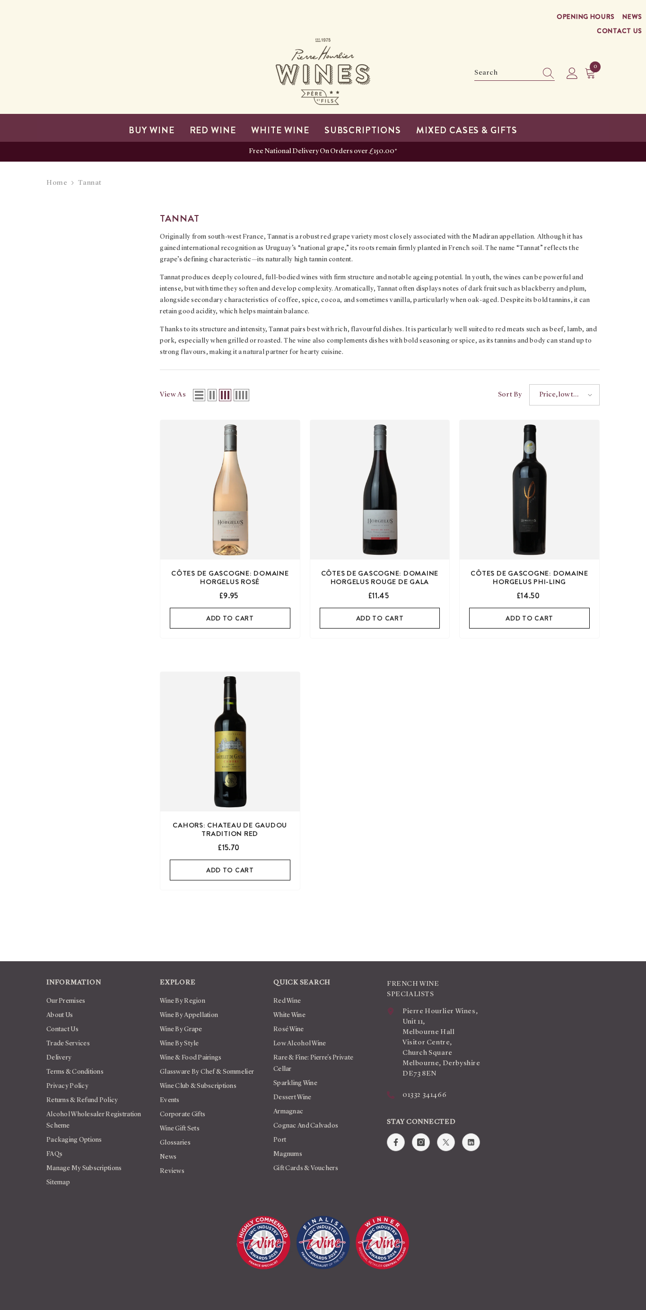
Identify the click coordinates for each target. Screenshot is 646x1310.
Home (56, 183)
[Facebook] (396, 1142)
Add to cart (230, 618)
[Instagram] (421, 1142)
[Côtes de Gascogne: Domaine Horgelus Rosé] (230, 490)
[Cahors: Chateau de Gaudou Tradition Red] (230, 741)
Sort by (510, 394)
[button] (199, 395)
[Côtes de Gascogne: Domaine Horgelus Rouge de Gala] (380, 490)
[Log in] (572, 73)
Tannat (90, 183)
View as (173, 394)
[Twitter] (446, 1142)
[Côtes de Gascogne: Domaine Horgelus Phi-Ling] (529, 490)
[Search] (514, 73)
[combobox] (505, 73)
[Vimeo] (471, 1142)
